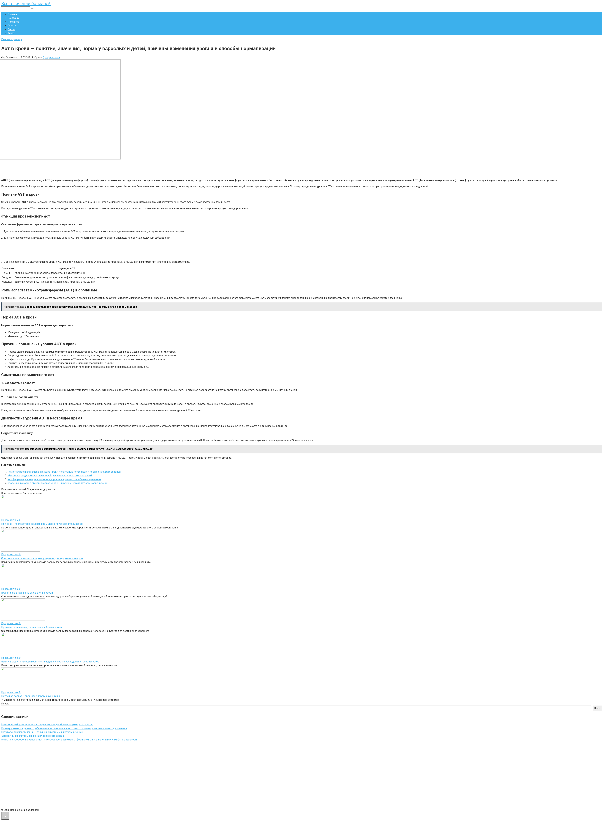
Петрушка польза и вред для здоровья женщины (30, 696)
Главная (12, 14)
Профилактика (51, 57)
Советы (12, 25)
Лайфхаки (13, 18)
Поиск (5, 703)
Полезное (13, 21)
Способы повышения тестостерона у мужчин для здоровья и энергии (42, 558)
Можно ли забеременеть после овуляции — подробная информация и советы (47, 724)
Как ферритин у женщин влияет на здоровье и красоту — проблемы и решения (54, 479)
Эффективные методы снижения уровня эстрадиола (32, 735)
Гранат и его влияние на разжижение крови (27, 592)
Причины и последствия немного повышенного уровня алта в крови (42, 523)
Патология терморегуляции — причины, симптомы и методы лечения (42, 732)
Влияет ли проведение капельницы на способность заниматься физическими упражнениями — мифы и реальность (69, 739)
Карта (11, 33)
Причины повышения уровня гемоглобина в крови (31, 627)
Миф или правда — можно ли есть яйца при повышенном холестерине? (50, 475)
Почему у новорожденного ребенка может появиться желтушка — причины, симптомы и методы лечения (64, 728)
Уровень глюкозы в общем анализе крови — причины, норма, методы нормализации (58, 483)
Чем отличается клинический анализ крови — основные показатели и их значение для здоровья (64, 471)
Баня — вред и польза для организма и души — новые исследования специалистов (50, 661)
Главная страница (11, 39)
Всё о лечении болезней (26, 3)
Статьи (11, 29)
